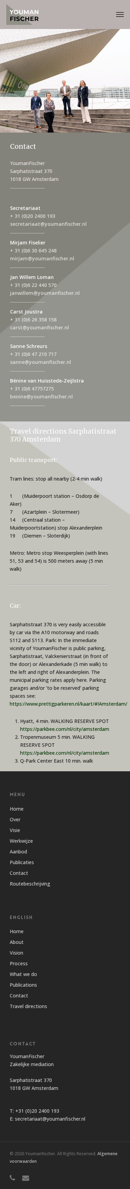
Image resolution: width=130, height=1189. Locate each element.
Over (15, 819)
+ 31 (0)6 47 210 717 (33, 354)
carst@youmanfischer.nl (39, 327)
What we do (23, 974)
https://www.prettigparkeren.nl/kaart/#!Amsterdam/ (68, 703)
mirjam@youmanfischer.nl (42, 258)
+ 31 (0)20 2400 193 (32, 216)
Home (17, 808)
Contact (19, 873)
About (17, 942)
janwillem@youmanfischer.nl (45, 293)
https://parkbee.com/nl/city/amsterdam (64, 729)
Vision (16, 952)
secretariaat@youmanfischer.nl (48, 224)
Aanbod (18, 851)
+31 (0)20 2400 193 (37, 1111)
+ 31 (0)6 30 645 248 (33, 250)
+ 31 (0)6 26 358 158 (33, 319)
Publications (23, 985)
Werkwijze (21, 841)
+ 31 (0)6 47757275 (32, 388)
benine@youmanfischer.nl (41, 396)
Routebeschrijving (30, 883)
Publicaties (22, 862)
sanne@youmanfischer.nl (40, 362)
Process (19, 963)
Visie (15, 830)
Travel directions (28, 1006)
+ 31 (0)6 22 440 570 (33, 285)
